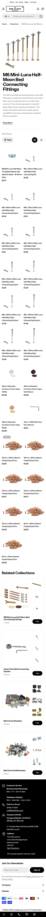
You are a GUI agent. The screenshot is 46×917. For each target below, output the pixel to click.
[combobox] (23, 16)
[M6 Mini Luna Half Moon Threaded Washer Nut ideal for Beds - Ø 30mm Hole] (12, 156)
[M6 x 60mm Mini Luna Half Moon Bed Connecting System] (12, 194)
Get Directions (13, 848)
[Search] (40, 16)
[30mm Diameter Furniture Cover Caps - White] (12, 373)
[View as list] (41, 140)
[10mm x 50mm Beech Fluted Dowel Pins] (34, 478)
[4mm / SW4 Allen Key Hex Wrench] (34, 409)
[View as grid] (35, 140)
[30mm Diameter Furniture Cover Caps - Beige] (12, 409)
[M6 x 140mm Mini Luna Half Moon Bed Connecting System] (12, 337)
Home (4, 24)
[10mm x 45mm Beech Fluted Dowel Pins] (12, 478)
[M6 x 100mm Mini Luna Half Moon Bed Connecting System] (12, 266)
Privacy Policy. (7, 879)
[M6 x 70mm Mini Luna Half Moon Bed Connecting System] (34, 194)
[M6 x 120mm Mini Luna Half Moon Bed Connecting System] (12, 301)
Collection (14, 24)
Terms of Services (33, 876)
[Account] (38, 9)
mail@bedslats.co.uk (15, 810)
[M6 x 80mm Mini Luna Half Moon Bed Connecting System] (12, 230)
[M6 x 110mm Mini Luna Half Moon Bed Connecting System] (34, 266)
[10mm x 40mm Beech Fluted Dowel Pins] (34, 445)
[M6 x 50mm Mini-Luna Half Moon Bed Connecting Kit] (34, 156)
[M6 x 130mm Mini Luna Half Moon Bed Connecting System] (34, 301)
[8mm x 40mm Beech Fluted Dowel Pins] (34, 510)
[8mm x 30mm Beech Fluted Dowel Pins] (12, 543)
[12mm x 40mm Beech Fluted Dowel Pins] (12, 510)
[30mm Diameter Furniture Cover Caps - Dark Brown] (34, 373)
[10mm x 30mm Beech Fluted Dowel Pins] (12, 445)
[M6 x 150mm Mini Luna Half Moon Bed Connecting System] (34, 337)
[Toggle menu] (3, 9)
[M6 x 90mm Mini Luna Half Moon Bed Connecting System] (34, 230)
